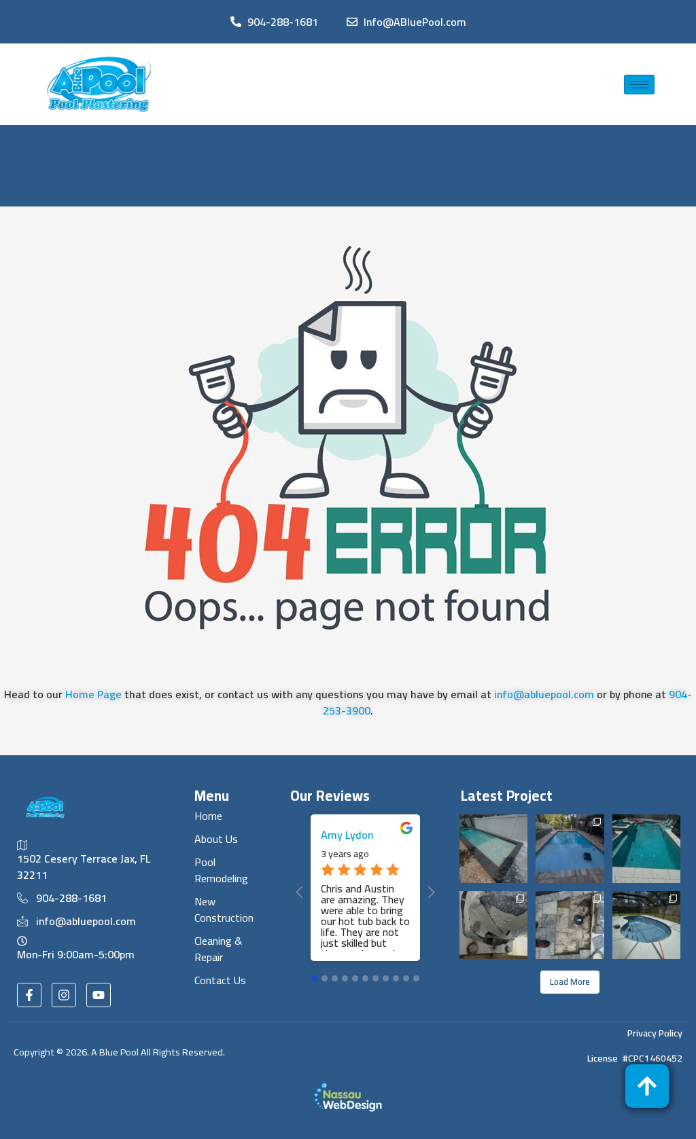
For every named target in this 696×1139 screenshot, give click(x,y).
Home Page (93, 694)
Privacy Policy (654, 1033)
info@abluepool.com (544, 694)
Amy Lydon (347, 835)
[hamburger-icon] (639, 84)
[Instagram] (64, 995)
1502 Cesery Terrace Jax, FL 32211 (83, 865)
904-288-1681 (71, 898)
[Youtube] (98, 995)
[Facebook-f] (29, 995)
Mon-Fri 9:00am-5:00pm (76, 953)
